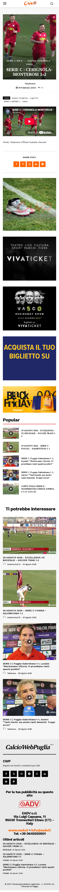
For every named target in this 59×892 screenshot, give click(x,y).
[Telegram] (43, 164)
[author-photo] (5, 564)
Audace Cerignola (38, 61)
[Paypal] (14, 781)
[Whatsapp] (37, 774)
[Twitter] (23, 164)
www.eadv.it (18, 830)
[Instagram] (21, 774)
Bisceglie (7, 850)
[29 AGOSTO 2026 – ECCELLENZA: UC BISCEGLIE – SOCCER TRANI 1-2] (11, 433)
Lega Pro (34, 98)
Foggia (6, 860)
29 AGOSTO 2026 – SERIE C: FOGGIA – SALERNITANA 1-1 (35, 447)
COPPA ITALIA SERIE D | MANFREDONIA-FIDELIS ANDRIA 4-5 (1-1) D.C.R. (37, 489)
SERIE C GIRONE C (12, 101)
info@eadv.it (41, 830)
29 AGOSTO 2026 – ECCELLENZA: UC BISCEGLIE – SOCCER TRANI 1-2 (38, 433)
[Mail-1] (6, 781)
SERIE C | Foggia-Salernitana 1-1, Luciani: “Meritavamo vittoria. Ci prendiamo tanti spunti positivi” (37, 461)
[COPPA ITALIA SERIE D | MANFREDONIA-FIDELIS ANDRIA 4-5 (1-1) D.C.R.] (11, 488)
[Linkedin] (36, 164)
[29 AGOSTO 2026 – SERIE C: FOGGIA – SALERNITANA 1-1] (11, 447)
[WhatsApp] (29, 164)
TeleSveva (30, 83)
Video (29, 64)
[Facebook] (16, 164)
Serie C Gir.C (15, 61)
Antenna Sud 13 (13, 564)
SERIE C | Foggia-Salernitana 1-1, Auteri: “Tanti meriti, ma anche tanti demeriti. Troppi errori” (37, 475)
